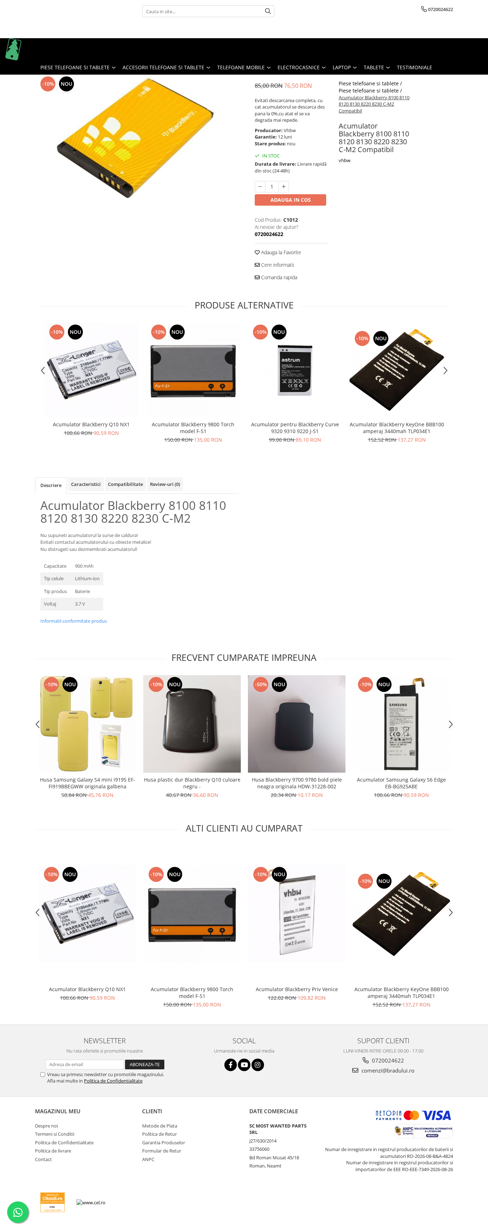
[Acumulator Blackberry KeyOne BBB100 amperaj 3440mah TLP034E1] (396, 370)
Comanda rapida (278, 277)
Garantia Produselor (163, 1142)
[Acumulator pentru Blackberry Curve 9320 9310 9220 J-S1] (295, 370)
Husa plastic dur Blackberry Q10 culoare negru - (192, 783)
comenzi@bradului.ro (387, 1070)
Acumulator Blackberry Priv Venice (297, 989)
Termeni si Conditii (54, 1134)
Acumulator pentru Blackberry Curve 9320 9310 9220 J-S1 (295, 428)
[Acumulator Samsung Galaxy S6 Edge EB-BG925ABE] (401, 724)
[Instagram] (258, 1065)
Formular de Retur (161, 1151)
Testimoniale (414, 67)
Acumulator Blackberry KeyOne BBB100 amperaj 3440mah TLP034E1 (397, 428)
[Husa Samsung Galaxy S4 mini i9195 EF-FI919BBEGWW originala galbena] (87, 724)
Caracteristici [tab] (86, 484)
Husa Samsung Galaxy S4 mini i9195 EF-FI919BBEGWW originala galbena (87, 783)
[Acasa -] (41, 49)
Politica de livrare (53, 1151)
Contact (43, 1159)
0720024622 (387, 1060)
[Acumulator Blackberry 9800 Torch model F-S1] (193, 370)
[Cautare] (268, 11)
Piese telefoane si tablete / (371, 83)
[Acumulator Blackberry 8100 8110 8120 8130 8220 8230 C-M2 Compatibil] (137, 142)
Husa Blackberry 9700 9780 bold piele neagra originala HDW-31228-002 (297, 783)
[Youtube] (244, 1065)
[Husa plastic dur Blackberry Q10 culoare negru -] (192, 724)
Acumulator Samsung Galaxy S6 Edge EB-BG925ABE (401, 783)
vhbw (344, 160)
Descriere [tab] (50, 485)
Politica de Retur (159, 1134)
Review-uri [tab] (165, 484)
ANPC (148, 1159)
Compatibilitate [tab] (125, 484)
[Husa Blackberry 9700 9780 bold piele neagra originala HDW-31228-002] (296, 724)
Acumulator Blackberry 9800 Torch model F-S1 (193, 428)
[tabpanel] (137, 142)
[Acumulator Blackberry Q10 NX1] (91, 370)
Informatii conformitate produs (73, 621)
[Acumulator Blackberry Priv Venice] (296, 914)
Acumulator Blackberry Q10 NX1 (91, 424)
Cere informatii (277, 264)
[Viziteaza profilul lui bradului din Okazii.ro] (52, 1202)
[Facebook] (230, 1065)
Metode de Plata (159, 1126)
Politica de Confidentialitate (113, 1081)
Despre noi (46, 1126)
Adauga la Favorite (280, 252)
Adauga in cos (290, 199)
